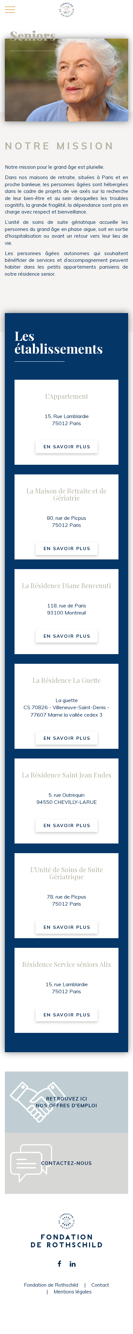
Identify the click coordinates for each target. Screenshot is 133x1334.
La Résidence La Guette (67, 680)
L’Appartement (66, 396)
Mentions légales (73, 1292)
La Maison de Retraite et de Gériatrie (66, 494)
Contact (100, 1285)
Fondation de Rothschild (51, 1285)
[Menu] (10, 10)
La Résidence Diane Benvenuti (66, 585)
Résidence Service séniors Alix (66, 964)
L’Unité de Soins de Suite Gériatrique (66, 873)
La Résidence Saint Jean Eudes (66, 774)
